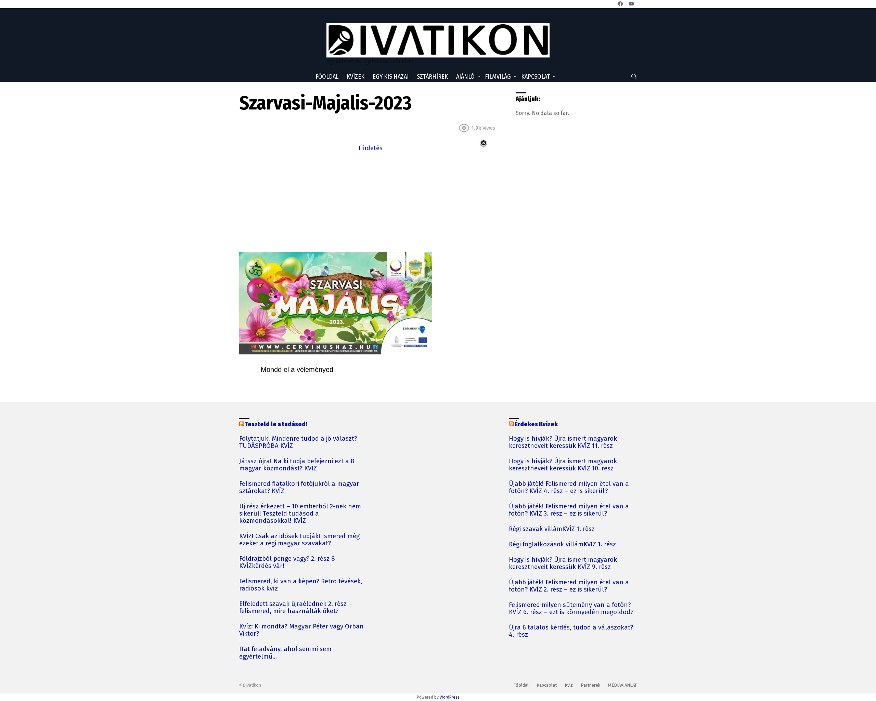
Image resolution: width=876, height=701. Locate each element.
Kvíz (569, 685)
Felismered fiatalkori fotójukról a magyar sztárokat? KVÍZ (299, 487)
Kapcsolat (535, 76)
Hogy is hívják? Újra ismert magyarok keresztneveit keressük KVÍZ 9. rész (563, 563)
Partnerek (590, 685)
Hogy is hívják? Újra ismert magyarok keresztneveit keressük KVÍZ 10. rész (563, 465)
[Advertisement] (370, 201)
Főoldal (326, 76)
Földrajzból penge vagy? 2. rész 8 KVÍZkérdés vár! (287, 562)
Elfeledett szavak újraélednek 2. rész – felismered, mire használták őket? (295, 607)
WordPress (450, 697)
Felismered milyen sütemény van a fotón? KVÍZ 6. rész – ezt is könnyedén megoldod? (571, 608)
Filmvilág (498, 76)
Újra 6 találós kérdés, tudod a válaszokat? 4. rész (571, 631)
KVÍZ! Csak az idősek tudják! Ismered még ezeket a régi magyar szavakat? (299, 540)
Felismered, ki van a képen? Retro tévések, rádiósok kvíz (300, 585)
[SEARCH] (634, 76)
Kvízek (355, 76)
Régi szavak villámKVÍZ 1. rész (552, 529)
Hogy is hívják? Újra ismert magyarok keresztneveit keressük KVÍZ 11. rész (563, 442)
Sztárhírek (432, 76)
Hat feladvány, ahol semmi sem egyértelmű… (285, 653)
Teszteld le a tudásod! (276, 424)
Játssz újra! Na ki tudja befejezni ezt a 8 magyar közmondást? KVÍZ (297, 465)
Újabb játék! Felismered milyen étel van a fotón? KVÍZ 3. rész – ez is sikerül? (569, 510)
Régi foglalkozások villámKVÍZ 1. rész (562, 544)
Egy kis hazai (391, 76)
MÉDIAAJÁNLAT (622, 685)
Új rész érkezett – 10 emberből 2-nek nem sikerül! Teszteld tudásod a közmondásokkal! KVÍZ (300, 513)
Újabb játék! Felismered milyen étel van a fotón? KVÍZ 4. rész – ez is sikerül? (569, 487)
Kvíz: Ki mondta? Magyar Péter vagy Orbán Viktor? (301, 630)
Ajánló (465, 76)
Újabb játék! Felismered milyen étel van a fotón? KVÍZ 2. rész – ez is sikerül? (569, 586)
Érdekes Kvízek (536, 424)
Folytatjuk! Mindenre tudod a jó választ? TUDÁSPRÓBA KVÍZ (298, 442)
